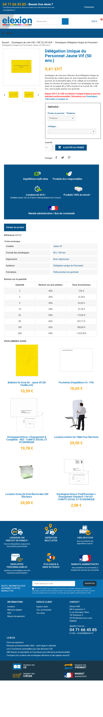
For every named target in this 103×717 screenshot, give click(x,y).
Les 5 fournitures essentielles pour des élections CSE (30, 649)
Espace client (42, 607)
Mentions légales (14, 610)
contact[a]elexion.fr (9, 10)
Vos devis (40, 613)
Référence (9, 235)
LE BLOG (11, 637)
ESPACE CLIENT (44, 602)
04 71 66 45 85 (14, 4)
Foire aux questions (15, 642)
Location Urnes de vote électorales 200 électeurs (26, 495)
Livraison (11, 607)
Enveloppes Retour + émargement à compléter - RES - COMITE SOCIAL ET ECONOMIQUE (26, 440)
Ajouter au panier (71, 147)
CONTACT (75, 602)
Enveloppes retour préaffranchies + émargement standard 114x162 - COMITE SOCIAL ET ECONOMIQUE (76, 497)
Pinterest (69, 157)
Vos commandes (43, 610)
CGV (9, 613)
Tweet (62, 157)
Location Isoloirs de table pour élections (76, 437)
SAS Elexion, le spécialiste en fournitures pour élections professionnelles (38, 652)
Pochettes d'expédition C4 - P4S (76, 382)
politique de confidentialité (41, 595)
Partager (56, 157)
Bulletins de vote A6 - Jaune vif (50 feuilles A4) (27, 383)
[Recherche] (65, 21)
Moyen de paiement (16, 616)
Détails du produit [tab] (15, 227)
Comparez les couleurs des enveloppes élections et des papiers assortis (38, 655)
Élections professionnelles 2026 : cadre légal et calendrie (31, 646)
